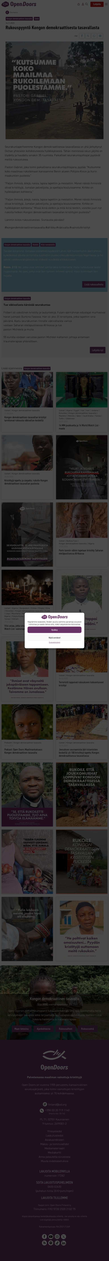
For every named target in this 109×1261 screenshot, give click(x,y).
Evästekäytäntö (54, 642)
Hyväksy (54, 629)
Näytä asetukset (54, 637)
